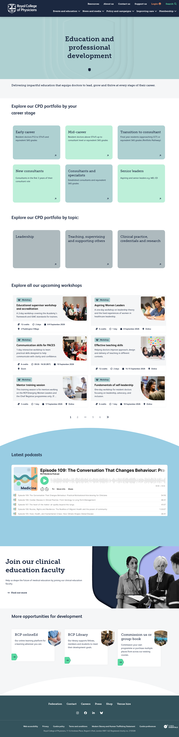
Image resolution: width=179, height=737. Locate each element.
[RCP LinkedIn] (93, 713)
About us (109, 4)
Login (154, 4)
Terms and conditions (78, 726)
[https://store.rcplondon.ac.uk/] (17, 657)
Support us (141, 4)
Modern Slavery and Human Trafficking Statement (113, 726)
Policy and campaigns (119, 11)
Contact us (124, 4)
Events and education (65, 11)
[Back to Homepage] (20, 8)
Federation (55, 703)
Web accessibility (30, 726)
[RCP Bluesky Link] (101, 713)
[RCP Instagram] (78, 713)
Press (98, 703)
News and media (92, 11)
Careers (85, 703)
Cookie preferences (148, 726)
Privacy (45, 726)
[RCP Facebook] (86, 713)
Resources (93, 4)
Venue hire (124, 703)
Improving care (145, 11)
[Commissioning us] (123, 662)
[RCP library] (70, 660)
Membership (166, 11)
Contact (71, 703)
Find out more (19, 592)
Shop (109, 703)
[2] (107, 417)
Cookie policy (58, 726)
